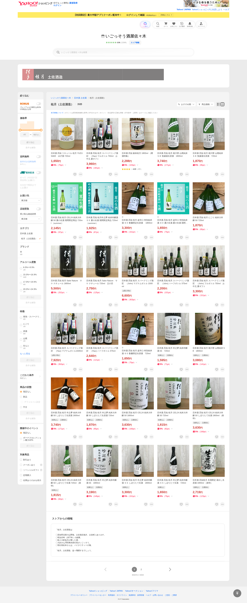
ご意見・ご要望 (171, 595)
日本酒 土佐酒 (80, 98)
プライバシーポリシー (78, 595)
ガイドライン (122, 595)
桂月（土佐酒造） (62, 104)
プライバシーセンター (97, 595)
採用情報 (140, 595)
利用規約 (111, 595)
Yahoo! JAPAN (184, 9)
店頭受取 (24, 209)
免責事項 (132, 595)
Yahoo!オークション (134, 591)
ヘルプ (226, 9)
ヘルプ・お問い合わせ (154, 595)
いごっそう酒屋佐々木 (61, 98)
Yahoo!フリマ (152, 591)
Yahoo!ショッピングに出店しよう (207, 9)
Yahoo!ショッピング (98, 591)
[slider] (20, 130)
